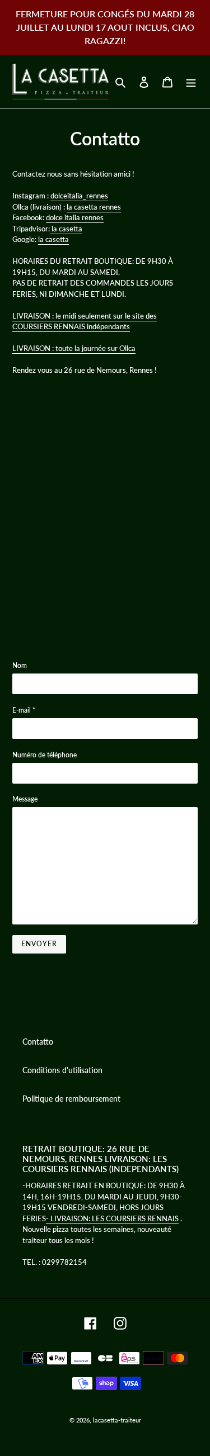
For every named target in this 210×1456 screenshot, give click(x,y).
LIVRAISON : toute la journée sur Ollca (74, 348)
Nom (19, 665)
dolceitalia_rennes (79, 195)
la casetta (66, 228)
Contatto (37, 1041)
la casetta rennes (94, 206)
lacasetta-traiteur (117, 1420)
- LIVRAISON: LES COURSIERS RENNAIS (112, 1218)
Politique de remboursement (71, 1098)
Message (25, 799)
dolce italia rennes (75, 217)
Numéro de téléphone (44, 755)
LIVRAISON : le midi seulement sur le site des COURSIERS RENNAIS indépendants (84, 321)
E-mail (23, 710)
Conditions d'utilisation (62, 1070)
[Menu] (191, 81)
